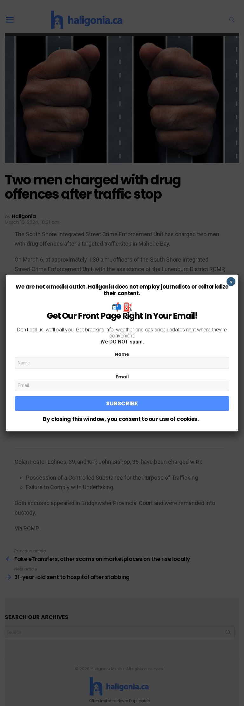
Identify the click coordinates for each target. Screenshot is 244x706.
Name (122, 354)
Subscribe (122, 403)
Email (122, 377)
